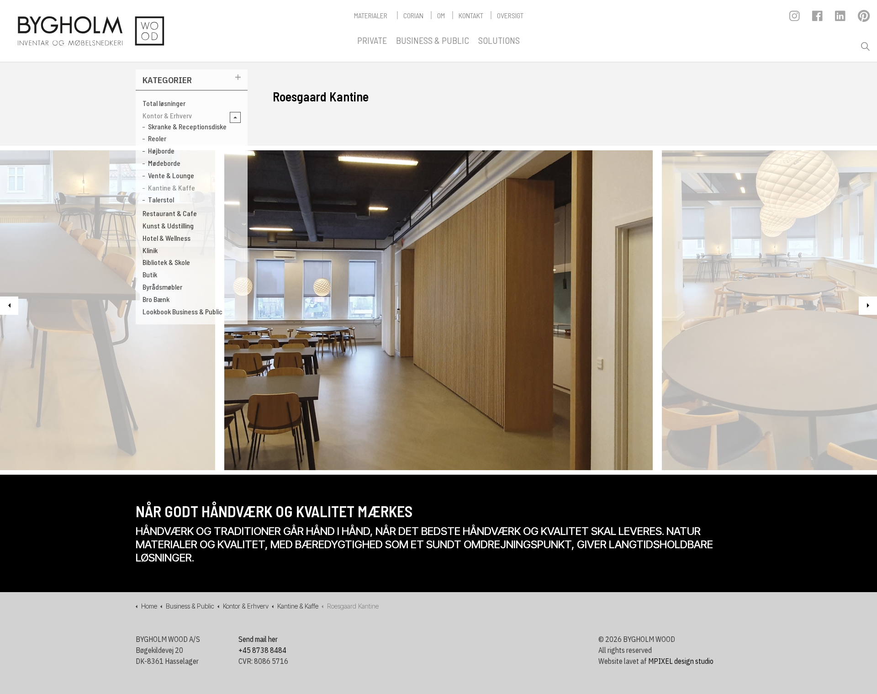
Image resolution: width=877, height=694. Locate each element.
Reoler (157, 138)
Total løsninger (164, 103)
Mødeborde (164, 163)
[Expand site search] (865, 46)
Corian (413, 15)
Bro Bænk (156, 299)
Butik (150, 274)
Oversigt (510, 15)
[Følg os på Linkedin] (840, 18)
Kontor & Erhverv (167, 115)
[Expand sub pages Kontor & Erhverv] (235, 117)
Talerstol (161, 199)
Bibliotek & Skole (166, 262)
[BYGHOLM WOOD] (90, 31)
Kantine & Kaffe (171, 187)
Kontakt (471, 15)
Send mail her (258, 639)
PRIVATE (372, 40)
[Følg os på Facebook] (818, 18)
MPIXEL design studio (680, 661)
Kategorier (167, 79)
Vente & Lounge (171, 175)
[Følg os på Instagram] (795, 18)
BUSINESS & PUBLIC (432, 40)
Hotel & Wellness (166, 237)
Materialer (370, 15)
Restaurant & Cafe (170, 213)
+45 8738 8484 (262, 650)
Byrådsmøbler (162, 286)
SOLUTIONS (499, 40)
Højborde (161, 150)
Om (441, 15)
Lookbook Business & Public (182, 311)
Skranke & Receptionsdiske (187, 126)
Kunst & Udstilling (168, 225)
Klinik (150, 250)
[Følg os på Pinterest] (863, 18)
